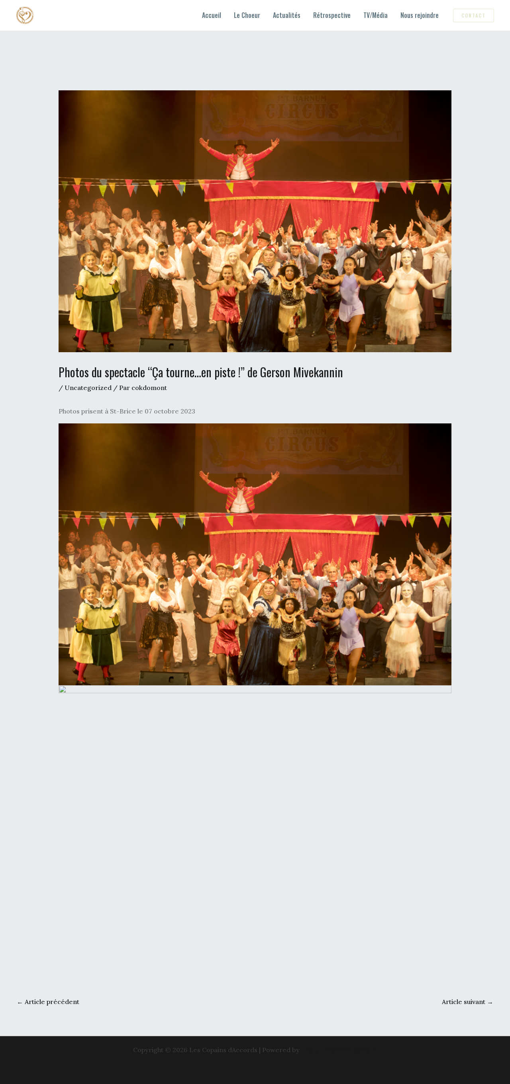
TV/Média (375, 15)
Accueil (211, 15)
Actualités (286, 15)
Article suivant (467, 1002)
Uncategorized (88, 388)
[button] (473, 15)
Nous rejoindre (419, 15)
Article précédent (48, 1002)
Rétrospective (332, 15)
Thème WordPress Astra (339, 1050)
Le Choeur (247, 15)
